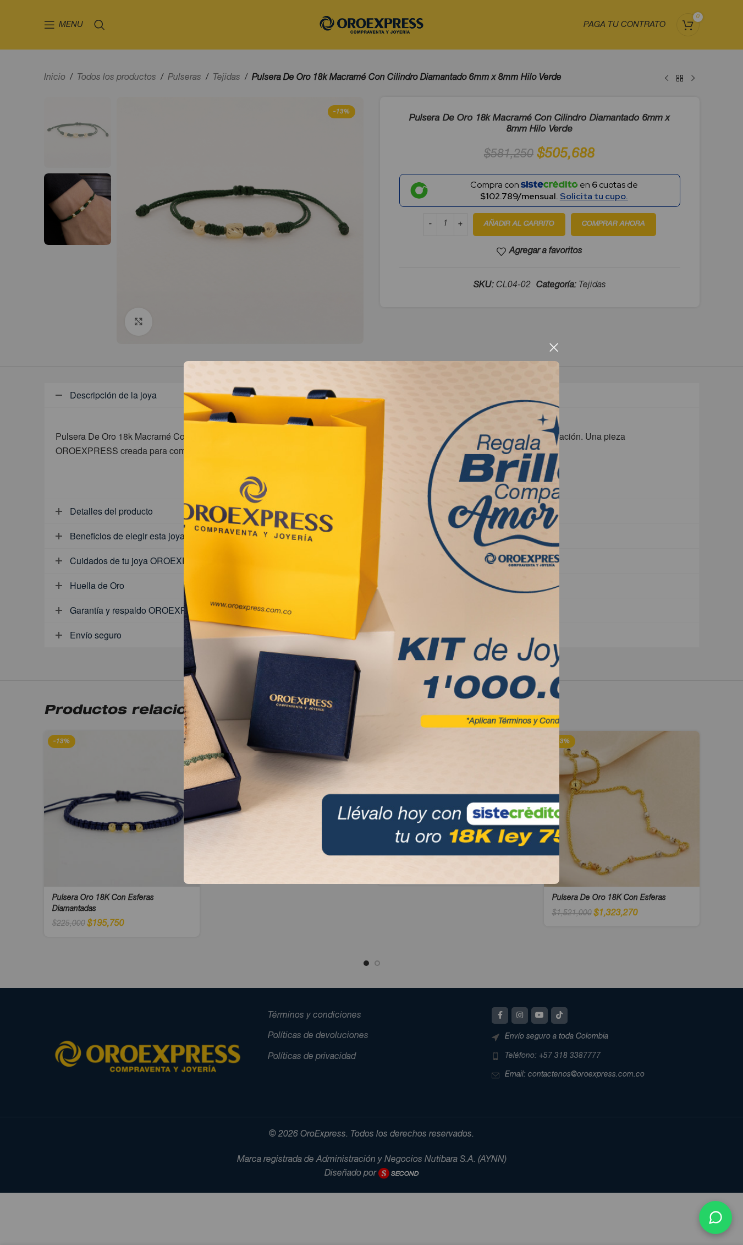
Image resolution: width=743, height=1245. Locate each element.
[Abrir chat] (715, 1217)
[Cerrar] (554, 347)
